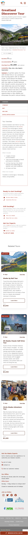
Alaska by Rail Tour (10, 278)
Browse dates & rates (12, 197)
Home (3, 47)
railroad (17, 141)
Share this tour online (11, 218)
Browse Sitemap (5, 530)
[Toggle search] (21, 3)
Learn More (14, 300)
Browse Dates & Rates (15, 533)
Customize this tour (11, 199)
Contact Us (6, 465)
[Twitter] (7, 495)
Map (3, 108)
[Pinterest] (11, 495)
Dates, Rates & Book (8, 114)
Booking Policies (9, 521)
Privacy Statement (14, 525)
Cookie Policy (19, 521)
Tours (6, 47)
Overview (5, 101)
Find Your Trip (9, 518)
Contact (25, 518)
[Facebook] (16, 495)
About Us (18, 518)
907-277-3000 (7, 462)
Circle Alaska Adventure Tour (12, 408)
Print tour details (10, 215)
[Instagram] (3, 495)
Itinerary (5, 105)
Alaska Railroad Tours (14, 47)
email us (9, 225)
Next (22, 27)
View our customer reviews (11, 468)
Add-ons (5, 111)
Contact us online (10, 230)
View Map (22, 274)
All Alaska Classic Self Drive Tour (14, 342)
